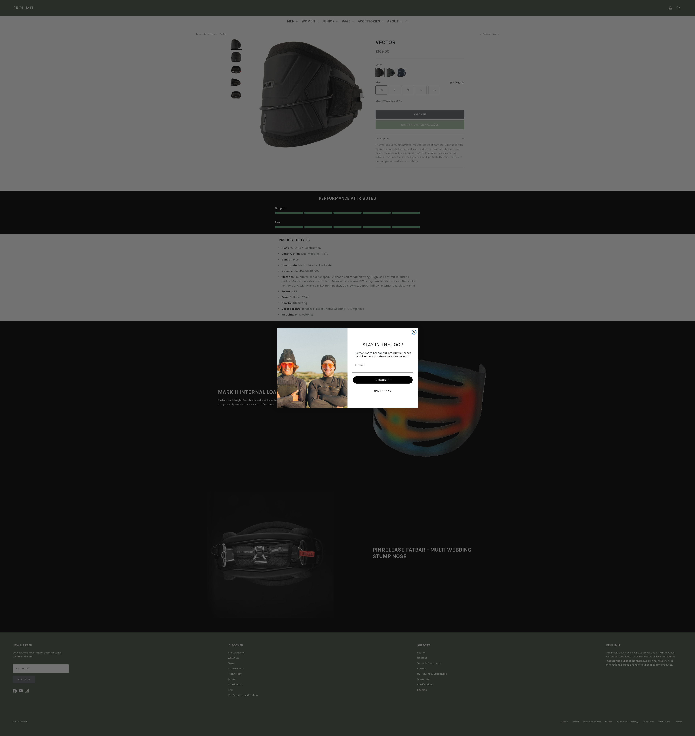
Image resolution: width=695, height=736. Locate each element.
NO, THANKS (382, 391)
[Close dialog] (414, 332)
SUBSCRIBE (383, 380)
